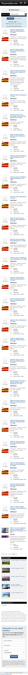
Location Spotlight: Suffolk (17, 568)
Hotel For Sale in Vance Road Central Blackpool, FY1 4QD (17, 340)
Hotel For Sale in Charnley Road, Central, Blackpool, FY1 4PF (18, 72)
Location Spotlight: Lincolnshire (18, 560)
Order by (8, 23)
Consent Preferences (6, 674)
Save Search (18, 18)
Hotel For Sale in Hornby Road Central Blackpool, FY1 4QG (17, 422)
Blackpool (4, 605)
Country (6, 650)
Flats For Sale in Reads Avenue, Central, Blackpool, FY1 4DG (18, 508)
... (20, 84)
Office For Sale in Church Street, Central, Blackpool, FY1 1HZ (18, 402)
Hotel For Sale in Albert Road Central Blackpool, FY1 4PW (17, 31)
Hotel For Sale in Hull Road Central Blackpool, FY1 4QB (18, 258)
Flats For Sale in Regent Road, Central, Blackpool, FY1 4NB (17, 464)
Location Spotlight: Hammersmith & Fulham (17, 585)
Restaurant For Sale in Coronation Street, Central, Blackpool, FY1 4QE (18, 116)
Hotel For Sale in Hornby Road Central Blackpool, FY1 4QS (17, 485)
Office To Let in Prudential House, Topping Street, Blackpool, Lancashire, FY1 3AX (18, 530)
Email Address (8, 640)
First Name (7, 645)
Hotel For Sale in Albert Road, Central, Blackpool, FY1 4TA (17, 136)
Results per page (12, 21)
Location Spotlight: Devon (17, 592)
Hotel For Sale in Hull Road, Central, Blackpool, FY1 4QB (18, 157)
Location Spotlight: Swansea (18, 576)
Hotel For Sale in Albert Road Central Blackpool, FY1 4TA (17, 279)
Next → (14, 554)
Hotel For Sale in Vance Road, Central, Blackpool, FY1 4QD (17, 219)
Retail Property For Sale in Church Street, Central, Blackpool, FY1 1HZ (18, 382)
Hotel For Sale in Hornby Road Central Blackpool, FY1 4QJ (17, 300)
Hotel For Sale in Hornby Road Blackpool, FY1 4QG (18, 240)
